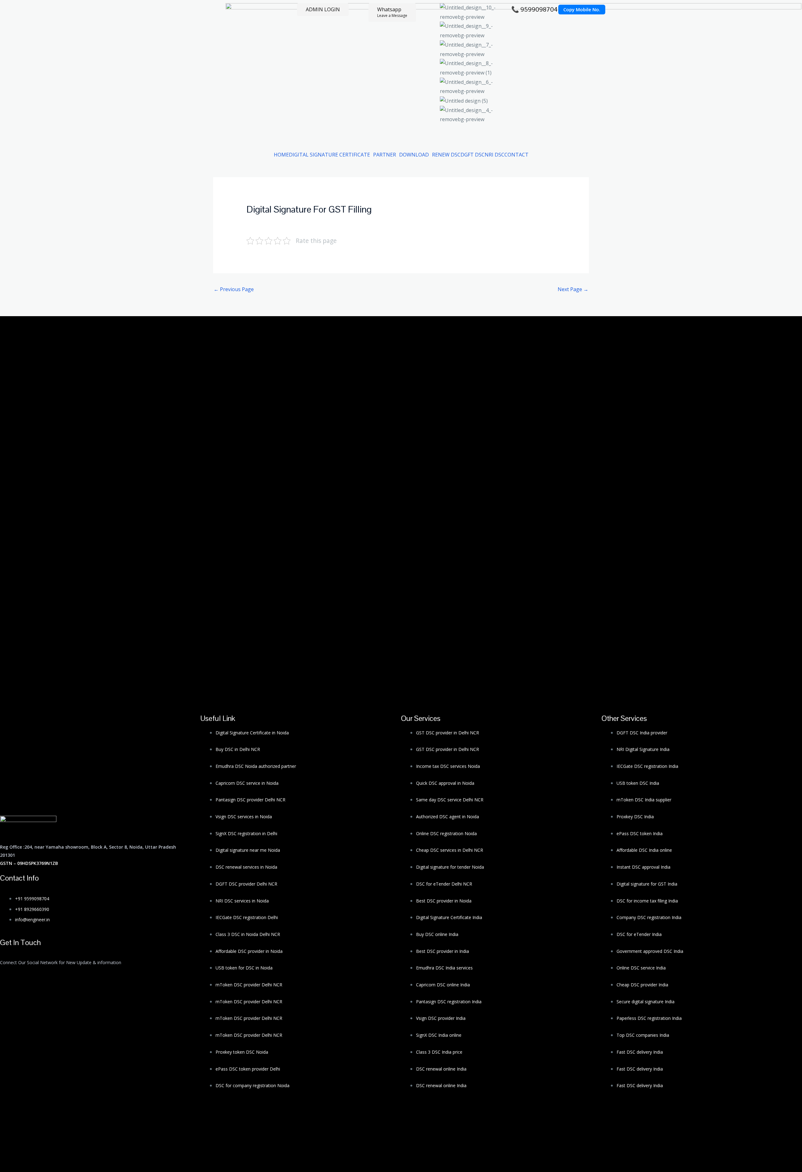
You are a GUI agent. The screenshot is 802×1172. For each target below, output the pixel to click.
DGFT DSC (473, 154)
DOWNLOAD (414, 154)
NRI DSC (494, 154)
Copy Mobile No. (581, 9)
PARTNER (384, 154)
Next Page (573, 289)
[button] (331, 154)
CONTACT (516, 154)
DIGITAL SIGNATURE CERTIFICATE (329, 154)
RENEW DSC (446, 154)
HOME (281, 154)
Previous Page (234, 289)
